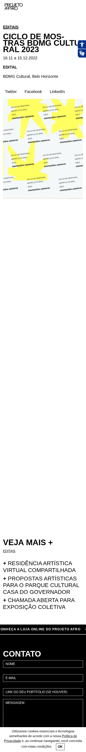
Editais (10, 27)
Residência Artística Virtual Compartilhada (39, 566)
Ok (60, 746)
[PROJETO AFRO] (19, 7)
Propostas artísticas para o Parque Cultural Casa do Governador (41, 585)
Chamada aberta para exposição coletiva (38, 603)
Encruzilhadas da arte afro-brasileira (78, 22)
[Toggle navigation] (78, 6)
